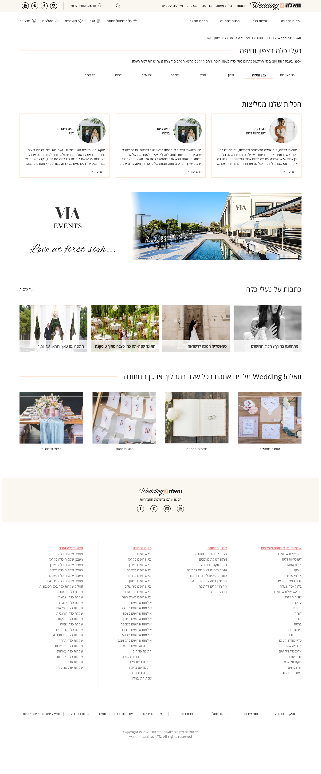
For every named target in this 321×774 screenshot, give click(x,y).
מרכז (203, 75)
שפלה (175, 75)
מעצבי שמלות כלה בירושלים (64, 581)
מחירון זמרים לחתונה (213, 586)
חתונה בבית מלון (140, 662)
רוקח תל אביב (292, 662)
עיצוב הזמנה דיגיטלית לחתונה (207, 570)
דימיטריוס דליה (291, 559)
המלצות (47, 21)
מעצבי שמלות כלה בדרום (66, 570)
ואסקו (297, 570)
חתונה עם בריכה (140, 667)
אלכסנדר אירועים (290, 651)
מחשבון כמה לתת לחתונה (209, 581)
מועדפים (71, 21)
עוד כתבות (26, 289)
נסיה (298, 619)
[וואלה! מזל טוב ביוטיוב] (180, 508)
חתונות (242, 6)
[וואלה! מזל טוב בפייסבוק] (140, 508)
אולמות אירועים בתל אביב (135, 640)
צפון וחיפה (259, 75)
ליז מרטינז (294, 629)
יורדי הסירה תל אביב (288, 581)
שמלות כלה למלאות (69, 608)
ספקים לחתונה (285, 714)
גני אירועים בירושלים (138, 586)
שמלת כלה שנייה (71, 624)
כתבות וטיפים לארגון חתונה (208, 575)
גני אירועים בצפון (140, 581)
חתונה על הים (142, 651)
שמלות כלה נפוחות (70, 651)
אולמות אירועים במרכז (137, 608)
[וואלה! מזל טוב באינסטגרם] (167, 508)
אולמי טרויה (293, 575)
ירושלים (146, 75)
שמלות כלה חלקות (70, 619)
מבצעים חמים (217, 591)
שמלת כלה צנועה (71, 602)
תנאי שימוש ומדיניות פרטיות (41, 714)
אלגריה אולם (293, 646)
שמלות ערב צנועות (70, 667)
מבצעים (25, 21)
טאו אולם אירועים (289, 554)
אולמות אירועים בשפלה (136, 624)
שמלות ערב (75, 662)
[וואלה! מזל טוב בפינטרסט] (153, 508)
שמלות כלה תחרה (71, 640)
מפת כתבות (185, 714)
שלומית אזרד (293, 597)
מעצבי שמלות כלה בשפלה (65, 575)
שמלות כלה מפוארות (69, 646)
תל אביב (90, 75)
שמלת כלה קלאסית (70, 591)
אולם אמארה (292, 564)
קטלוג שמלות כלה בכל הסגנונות (61, 586)
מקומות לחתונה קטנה (137, 656)
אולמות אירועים (141, 602)
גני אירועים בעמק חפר (137, 597)
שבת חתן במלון (142, 678)
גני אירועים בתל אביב (138, 591)
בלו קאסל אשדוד (290, 586)
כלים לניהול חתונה (119, 21)
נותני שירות (251, 714)
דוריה (297, 613)
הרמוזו (297, 608)
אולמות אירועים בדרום (137, 629)
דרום (118, 75)
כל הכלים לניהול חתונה (211, 554)
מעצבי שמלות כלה (70, 554)
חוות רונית (294, 635)
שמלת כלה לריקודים (69, 629)
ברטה (297, 624)
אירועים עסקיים (172, 6)
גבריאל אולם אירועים (287, 591)
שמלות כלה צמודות (70, 656)
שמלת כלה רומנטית (69, 613)
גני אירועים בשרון (140, 564)
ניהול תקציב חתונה (214, 564)
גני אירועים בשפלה (139, 570)
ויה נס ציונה (293, 667)
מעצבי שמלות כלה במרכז (66, 559)
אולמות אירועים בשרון (137, 619)
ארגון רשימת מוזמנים (213, 559)
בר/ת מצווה (224, 6)
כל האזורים (287, 75)
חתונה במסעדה (141, 673)
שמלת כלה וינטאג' (70, 597)
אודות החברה (80, 714)
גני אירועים (144, 554)
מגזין (92, 21)
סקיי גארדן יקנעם (290, 640)
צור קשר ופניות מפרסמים (116, 714)
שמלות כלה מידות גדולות (66, 635)
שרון (231, 75)
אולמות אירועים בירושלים (135, 635)
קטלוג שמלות (218, 714)
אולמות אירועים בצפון (137, 613)
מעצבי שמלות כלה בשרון (66, 564)
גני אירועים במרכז (140, 559)
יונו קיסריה (294, 656)
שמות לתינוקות (152, 714)
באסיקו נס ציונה (290, 673)
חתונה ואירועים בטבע (137, 646)
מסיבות (192, 6)
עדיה (298, 602)
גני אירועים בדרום (140, 575)
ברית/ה (207, 6)
